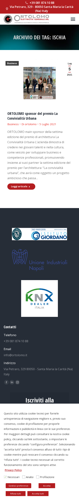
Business (12, 63)
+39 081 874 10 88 (42, 3)
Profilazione (47, 477)
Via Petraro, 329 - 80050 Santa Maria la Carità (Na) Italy (41, 9)
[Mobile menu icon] (73, 19)
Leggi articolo (19, 186)
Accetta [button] (47, 485)
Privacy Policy (13, 470)
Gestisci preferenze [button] (18, 485)
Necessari (13, 477)
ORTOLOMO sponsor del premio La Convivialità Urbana (32, 116)
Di (29, 124)
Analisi (29, 477)
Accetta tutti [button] (38, 493)
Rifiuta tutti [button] (15, 493)
